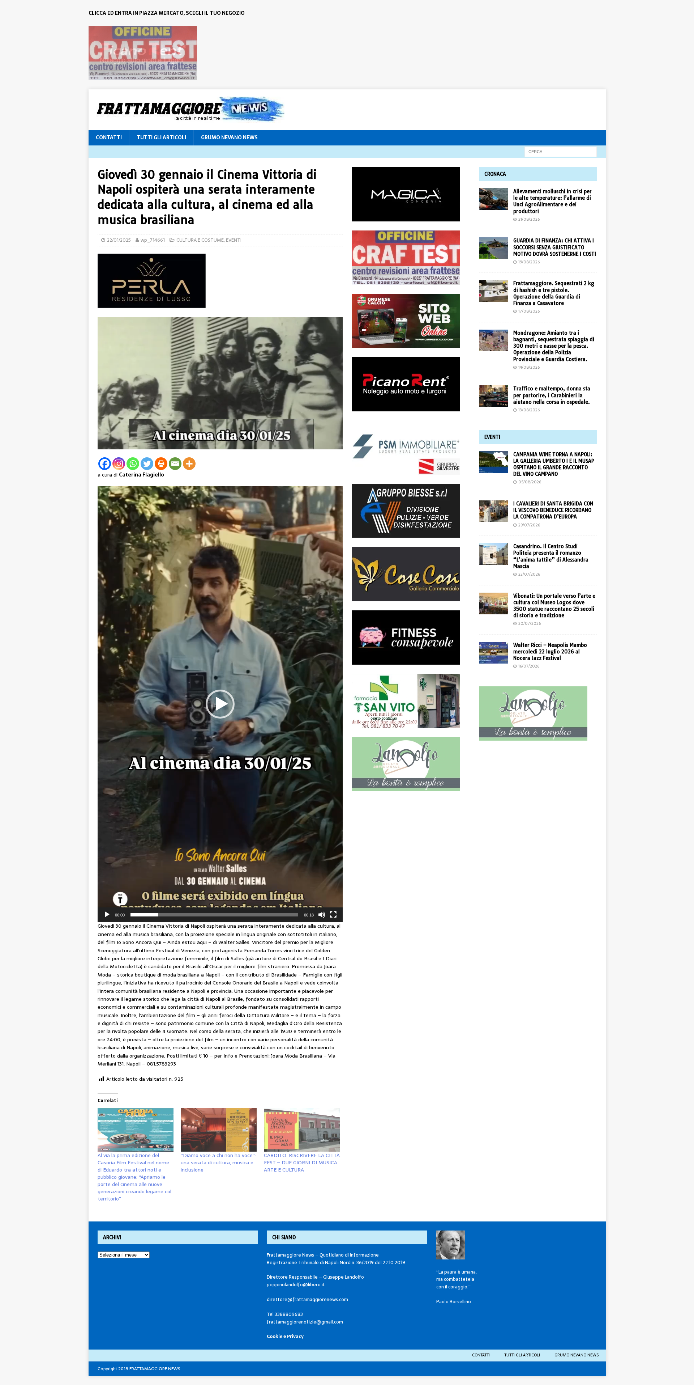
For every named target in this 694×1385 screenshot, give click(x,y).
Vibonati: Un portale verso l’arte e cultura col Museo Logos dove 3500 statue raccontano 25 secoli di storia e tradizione (554, 606)
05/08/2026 (529, 482)
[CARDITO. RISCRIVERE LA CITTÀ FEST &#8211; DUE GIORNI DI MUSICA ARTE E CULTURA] (302, 1129)
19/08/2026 (529, 262)
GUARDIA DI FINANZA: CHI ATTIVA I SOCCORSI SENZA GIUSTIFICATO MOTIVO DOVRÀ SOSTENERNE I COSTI (554, 247)
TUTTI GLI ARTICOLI (161, 137)
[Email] (175, 463)
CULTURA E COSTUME (200, 240)
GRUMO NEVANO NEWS (229, 137)
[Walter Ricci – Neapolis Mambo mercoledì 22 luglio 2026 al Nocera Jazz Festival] (493, 653)
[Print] (161, 463)
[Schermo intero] (333, 914)
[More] (189, 463)
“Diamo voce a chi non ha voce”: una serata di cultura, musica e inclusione (218, 1162)
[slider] (214, 914)
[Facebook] (104, 463)
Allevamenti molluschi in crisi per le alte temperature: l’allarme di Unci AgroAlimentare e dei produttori (552, 201)
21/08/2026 (529, 219)
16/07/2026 (528, 666)
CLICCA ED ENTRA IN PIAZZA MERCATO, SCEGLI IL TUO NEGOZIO (167, 13)
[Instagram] (118, 463)
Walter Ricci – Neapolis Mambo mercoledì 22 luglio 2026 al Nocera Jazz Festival (550, 651)
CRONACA (495, 174)
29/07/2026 (529, 525)
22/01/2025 (119, 240)
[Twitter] (147, 463)
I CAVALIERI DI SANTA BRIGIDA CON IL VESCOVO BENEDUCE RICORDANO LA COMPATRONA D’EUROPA (553, 510)
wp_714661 (153, 240)
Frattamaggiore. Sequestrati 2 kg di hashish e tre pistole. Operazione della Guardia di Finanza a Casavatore (553, 293)
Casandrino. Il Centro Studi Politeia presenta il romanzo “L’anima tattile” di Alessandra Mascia (550, 556)
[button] (220, 704)
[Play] (107, 914)
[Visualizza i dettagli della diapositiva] (143, 53)
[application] (220, 704)
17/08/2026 (529, 311)
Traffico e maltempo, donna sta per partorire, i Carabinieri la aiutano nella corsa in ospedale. (551, 395)
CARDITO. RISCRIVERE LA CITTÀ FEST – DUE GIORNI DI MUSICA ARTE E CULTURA (302, 1162)
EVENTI (233, 240)
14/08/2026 (529, 367)
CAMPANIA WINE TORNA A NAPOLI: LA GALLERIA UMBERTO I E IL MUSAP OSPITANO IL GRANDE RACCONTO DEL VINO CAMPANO (553, 464)
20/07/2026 (529, 623)
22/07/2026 (529, 574)
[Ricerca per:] (560, 151)
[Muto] (321, 914)
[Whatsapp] (133, 463)
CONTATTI (109, 137)
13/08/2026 (529, 410)
